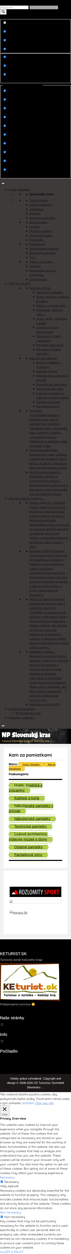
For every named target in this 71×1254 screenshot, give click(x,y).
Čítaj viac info (44, 1103)
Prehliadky (36, 239)
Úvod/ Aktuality (19, 189)
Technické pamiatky (50, 388)
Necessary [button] (7, 1177)
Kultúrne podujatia (42, 218)
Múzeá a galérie (40, 231)
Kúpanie (34, 213)
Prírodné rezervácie (49, 345)
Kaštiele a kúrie (46, 371)
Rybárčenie (37, 244)
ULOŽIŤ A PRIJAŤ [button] (11, 1252)
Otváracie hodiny (41, 235)
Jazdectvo (36, 209)
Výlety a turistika (41, 261)
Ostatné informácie (22, 709)
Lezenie (34, 226)
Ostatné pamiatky (48, 402)
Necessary (11, 1182)
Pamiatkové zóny (48, 406)
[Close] (3, 725)
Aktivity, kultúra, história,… (26, 498)
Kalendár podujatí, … (22, 717)
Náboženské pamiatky (51, 384)
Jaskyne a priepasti (49, 292)
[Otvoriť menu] (2, 1024)
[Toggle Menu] (3, 183)
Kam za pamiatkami (43, 358)
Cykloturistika (38, 200)
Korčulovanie (38, 222)
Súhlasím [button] (28, 1103)
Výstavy (34, 266)
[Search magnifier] (3, 12)
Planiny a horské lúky (50, 305)
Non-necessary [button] (10, 1212)
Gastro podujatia (40, 204)
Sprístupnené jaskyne (44, 248)
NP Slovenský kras (28, 713)
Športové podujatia (42, 253)
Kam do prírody (40, 288)
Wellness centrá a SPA (44, 704)
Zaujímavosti (38, 279)
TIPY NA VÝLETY (20, 283)
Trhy (32, 257)
